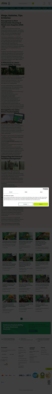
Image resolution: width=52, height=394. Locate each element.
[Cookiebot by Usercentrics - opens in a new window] (43, 189)
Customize (25, 204)
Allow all (40, 204)
